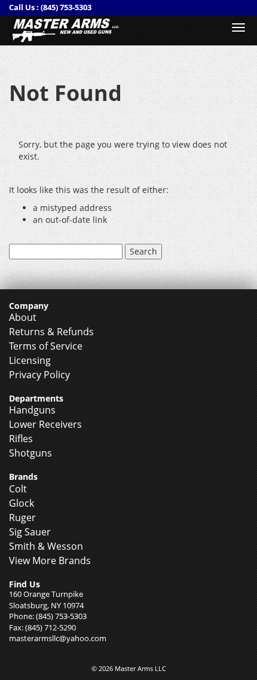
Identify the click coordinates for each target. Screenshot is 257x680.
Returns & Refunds (51, 331)
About (22, 317)
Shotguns (30, 453)
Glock (21, 503)
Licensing (30, 360)
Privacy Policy (39, 374)
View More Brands (50, 560)
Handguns (32, 409)
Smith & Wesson (46, 546)
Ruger (22, 517)
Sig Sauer (30, 531)
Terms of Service (45, 346)
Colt (18, 488)
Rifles (21, 438)
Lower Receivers (45, 424)
